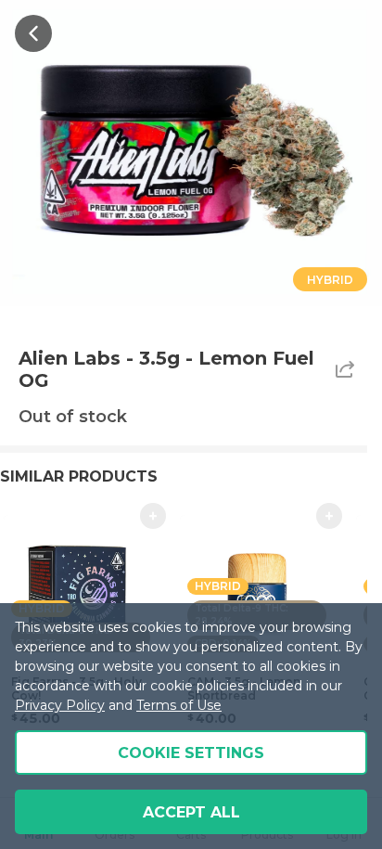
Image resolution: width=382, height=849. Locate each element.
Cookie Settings (191, 753)
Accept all (191, 812)
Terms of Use (179, 705)
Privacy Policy (60, 705)
